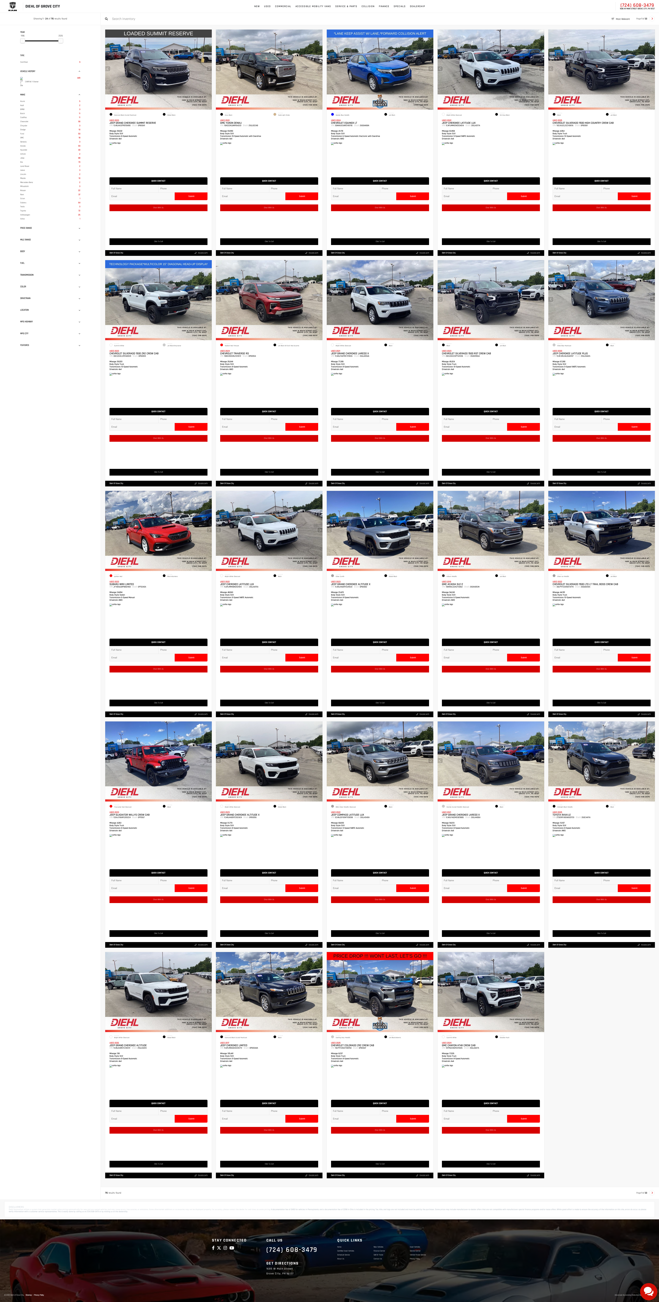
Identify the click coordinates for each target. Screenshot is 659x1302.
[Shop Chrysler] (12, 6)
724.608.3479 (202, 253)
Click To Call (158, 241)
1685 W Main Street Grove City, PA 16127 (637, 9)
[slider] (22, 40)
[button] (209, 69)
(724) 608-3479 (637, 5)
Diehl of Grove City (116, 253)
